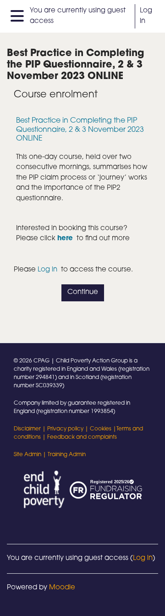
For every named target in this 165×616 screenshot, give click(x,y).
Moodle (62, 587)
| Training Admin (63, 455)
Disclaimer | (30, 429)
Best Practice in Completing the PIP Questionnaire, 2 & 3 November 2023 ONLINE (80, 129)
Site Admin (27, 455)
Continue (82, 292)
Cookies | (103, 429)
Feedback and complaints (82, 437)
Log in (146, 15)
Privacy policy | (68, 429)
